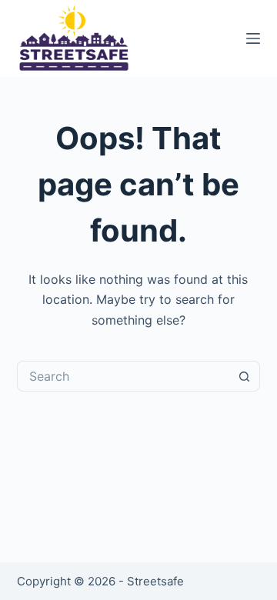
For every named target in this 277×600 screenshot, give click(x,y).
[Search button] (244, 376)
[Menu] (253, 38)
